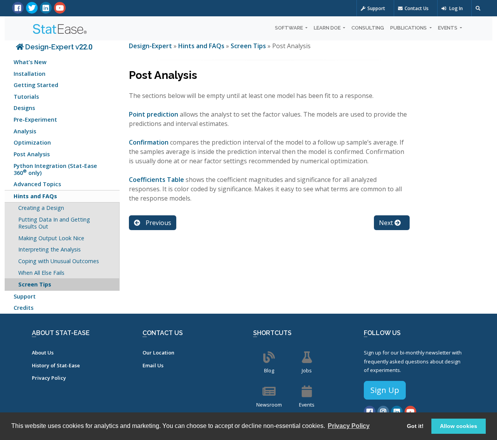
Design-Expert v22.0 (58, 47)
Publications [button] (409, 28)
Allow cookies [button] (458, 426)
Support (376, 8)
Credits (23, 307)
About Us (43, 352)
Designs (24, 108)
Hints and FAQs (35, 196)
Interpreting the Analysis (49, 249)
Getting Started (36, 85)
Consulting (367, 28)
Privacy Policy (49, 377)
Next (386, 222)
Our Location (158, 352)
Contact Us (417, 8)
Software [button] (289, 28)
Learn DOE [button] (328, 28)
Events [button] (448, 28)
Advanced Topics (37, 184)
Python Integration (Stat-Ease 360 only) (55, 169)
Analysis (25, 131)
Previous (157, 222)
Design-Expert (151, 46)
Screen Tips (34, 284)
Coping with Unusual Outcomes (58, 261)
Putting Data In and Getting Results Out (54, 223)
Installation (29, 73)
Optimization (32, 142)
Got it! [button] (415, 426)
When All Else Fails (41, 272)
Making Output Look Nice (51, 238)
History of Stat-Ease (56, 365)
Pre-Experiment (35, 119)
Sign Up (384, 390)
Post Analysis (32, 154)
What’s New (30, 62)
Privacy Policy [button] (349, 426)
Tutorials (26, 96)
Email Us (152, 365)
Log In (455, 8)
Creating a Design (41, 207)
